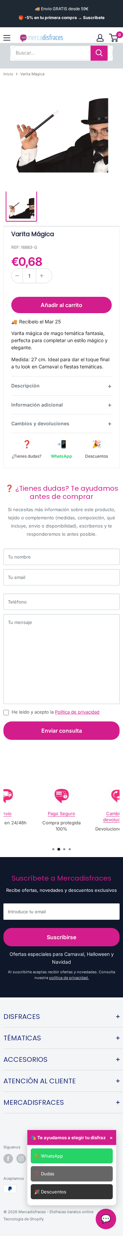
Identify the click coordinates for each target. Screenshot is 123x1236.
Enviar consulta (61, 730)
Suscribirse (61, 937)
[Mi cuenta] (100, 38)
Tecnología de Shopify (23, 1219)
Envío (6, 813)
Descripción (25, 385)
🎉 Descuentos (50, 1191)
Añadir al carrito (61, 305)
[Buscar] (99, 53)
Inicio (8, 74)
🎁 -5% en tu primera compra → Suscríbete (61, 17)
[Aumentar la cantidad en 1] (41, 276)
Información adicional (37, 405)
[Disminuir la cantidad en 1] (17, 276)
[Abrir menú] (6, 38)
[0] (114, 38)
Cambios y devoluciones (40, 423)
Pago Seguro (61, 813)
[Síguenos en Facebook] (8, 1158)
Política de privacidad (77, 712)
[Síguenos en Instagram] (21, 1158)
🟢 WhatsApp (48, 1156)
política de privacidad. (69, 977)
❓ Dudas (44, 1173)
